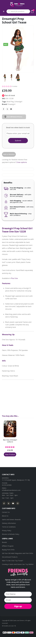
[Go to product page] (10, 429)
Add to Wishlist (9, 154)
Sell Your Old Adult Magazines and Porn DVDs (17, 553)
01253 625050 (6, 485)
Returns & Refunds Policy (10, 534)
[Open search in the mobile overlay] (18, 11)
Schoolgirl (18, 101)
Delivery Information (9, 523)
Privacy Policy (6, 530)
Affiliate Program (8, 546)
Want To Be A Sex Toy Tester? (12, 561)
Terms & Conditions (9, 527)
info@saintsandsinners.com (11, 490)
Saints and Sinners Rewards (11, 519)
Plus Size (14, 278)
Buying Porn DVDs (8, 550)
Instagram (18, 503)
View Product (10, 454)
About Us (5, 516)
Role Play (10, 101)
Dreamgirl (11, 104)
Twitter (7, 109)
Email (11, 109)
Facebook (3, 109)
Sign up (18, 606)
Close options (21, 162)
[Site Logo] (17, 4)
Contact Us (6, 512)
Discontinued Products (10, 557)
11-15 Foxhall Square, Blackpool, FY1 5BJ (16, 480)
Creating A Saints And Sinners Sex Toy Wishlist (18, 564)
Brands (4, 542)
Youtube (13, 503)
